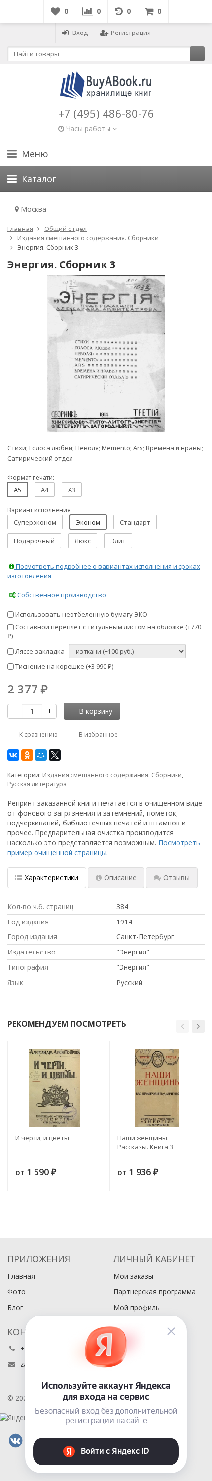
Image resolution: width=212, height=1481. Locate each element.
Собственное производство (61, 595)
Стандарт (135, 522)
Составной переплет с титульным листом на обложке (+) (104, 632)
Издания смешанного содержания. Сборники (112, 775)
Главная (21, 1276)
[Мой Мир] (41, 755)
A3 (71, 489)
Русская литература (37, 784)
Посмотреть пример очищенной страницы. (103, 847)
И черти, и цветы (42, 1137)
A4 (44, 489)
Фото (16, 1291)
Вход (80, 32)
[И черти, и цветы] (54, 1088)
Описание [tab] (120, 877)
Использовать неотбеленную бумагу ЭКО (80, 614)
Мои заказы (133, 1276)
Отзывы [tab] (176, 877)
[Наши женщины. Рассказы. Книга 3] (156, 1088)
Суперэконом (35, 522)
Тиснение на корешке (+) (63, 666)
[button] (182, 1026)
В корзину (95, 711)
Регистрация (131, 32)
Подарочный (34, 540)
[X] (55, 755)
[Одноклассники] (27, 755)
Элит (118, 540)
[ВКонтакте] (13, 755)
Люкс (82, 540)
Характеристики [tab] (51, 877)
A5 (17, 489)
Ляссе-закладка (39, 651)
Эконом (88, 522)
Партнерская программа (154, 1291)
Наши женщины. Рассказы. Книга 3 (145, 1142)
